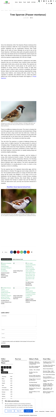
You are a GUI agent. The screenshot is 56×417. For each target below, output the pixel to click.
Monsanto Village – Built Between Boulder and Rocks (49, 371)
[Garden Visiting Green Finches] (18, 266)
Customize (9, 410)
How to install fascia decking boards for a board (48, 377)
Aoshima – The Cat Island (34, 369)
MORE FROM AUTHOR (18, 259)
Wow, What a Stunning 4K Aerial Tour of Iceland (34, 367)
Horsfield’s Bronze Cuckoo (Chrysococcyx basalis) (6, 302)
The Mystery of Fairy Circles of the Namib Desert (49, 362)
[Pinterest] (53, 1)
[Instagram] (46, 1)
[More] (31, 252)
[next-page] (4, 306)
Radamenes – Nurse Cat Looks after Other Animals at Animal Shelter (34, 363)
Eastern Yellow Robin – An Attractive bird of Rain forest (18, 297)
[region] (19, 406)
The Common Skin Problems (49, 374)
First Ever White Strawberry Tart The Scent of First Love (35, 376)
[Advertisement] (18, 32)
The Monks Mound (33, 382)
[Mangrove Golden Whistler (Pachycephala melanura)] (31, 292)
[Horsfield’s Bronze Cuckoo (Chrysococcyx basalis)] (6, 293)
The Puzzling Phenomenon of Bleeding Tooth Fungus (34, 385)
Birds (10, 10)
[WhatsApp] (21, 252)
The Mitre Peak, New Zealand (33, 373)
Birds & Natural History (48, 368)
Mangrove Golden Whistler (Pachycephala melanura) (31, 301)
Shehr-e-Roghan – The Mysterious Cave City (47, 389)
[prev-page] (2, 306)
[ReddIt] (28, 252)
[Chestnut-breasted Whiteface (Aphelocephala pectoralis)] (6, 267)
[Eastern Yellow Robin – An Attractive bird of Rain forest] (18, 291)
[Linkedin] (48, 1)
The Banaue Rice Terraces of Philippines (35, 389)
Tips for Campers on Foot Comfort (48, 381)
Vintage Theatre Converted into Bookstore (34, 379)
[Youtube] (51, 3)
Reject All (19, 410)
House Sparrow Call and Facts (22, 187)
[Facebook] (41, 1)
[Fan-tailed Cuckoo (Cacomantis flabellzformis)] (31, 271)
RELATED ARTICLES (6, 259)
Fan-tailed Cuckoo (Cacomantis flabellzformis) (30, 284)
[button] (39, 2)
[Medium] (51, 1)
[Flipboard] (44, 1)
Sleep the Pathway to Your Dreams (34, 392)
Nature (6, 10)
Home (2, 10)
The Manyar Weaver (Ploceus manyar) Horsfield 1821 (49, 366)
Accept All (28, 410)
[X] (46, 3)
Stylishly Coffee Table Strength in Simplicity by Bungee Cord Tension (48, 384)
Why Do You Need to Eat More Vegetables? (48, 392)
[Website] (49, 3)
